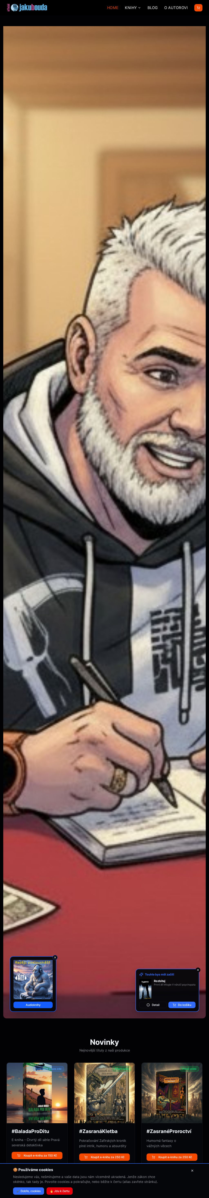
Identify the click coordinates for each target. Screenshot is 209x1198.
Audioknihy (33, 1005)
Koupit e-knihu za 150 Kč (40, 1155)
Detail (155, 1005)
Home (113, 8)
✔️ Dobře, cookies (28, 1191)
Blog (153, 8)
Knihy (131, 8)
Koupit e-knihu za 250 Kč (108, 1157)
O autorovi (176, 8)
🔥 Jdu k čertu (59, 1191)
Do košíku (184, 1005)
